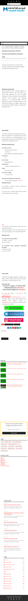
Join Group (3, 460)
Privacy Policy (4, 462)
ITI (19, 444)
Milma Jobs (3, 448)
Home (3, 46)
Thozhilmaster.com (6, 295)
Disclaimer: (7, 297)
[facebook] (8, 1)
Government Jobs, (16, 60)
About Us (3, 459)
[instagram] (14, 1)
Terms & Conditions (5, 465)
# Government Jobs (9, 324)
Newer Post (4, 338)
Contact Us (3, 464)
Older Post (23, 338)
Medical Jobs (19, 446)
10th (2, 441)
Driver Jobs (4, 444)
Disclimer (3, 463)
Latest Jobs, (22, 60)
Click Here (20, 180)
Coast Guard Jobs (17, 441)
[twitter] (11, 1)
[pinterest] (16, 1)
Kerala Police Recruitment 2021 (15, 374)
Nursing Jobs (11, 448)
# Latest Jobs (17, 324)
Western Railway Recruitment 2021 (15, 379)
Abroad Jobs (8, 441)
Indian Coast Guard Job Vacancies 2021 (16, 368)
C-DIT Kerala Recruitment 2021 (10, 530)
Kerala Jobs (4, 446)
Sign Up (2, 461)
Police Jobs (19, 448)
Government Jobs (9, 46)
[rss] (19, 1)
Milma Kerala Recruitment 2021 (10, 522)
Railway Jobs (4, 450)
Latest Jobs (16, 46)
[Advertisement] (14, 27)
